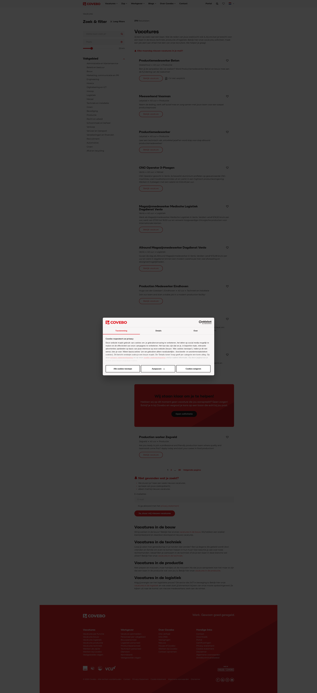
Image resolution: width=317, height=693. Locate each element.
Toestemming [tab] (121, 331)
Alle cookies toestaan (123, 369)
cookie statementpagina (155, 357)
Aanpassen (156, 369)
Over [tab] (196, 331)
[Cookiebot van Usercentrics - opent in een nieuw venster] (200, 322)
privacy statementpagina (121, 357)
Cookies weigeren (193, 369)
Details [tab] (159, 331)
